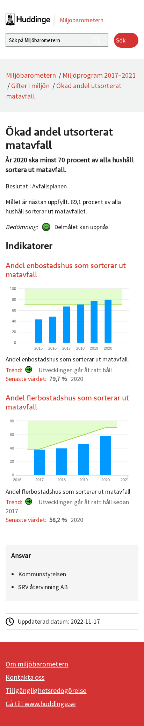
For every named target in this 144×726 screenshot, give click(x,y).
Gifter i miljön (30, 85)
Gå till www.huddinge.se (40, 703)
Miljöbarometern (31, 75)
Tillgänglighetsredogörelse (46, 690)
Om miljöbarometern (37, 663)
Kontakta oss (25, 677)
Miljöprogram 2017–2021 (99, 75)
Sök (121, 40)
